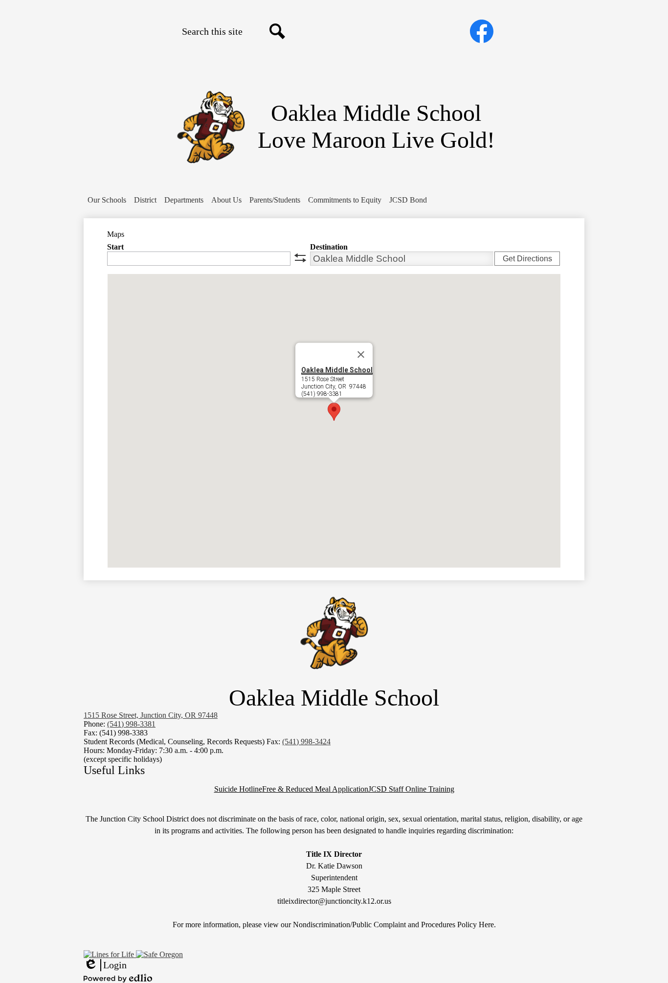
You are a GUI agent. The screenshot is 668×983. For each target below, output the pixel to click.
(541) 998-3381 (131, 724)
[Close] (361, 354)
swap (300, 257)
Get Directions (527, 258)
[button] (107, 200)
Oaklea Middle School (337, 370)
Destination (329, 247)
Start (115, 247)
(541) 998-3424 (306, 741)
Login (105, 965)
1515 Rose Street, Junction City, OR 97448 (151, 715)
